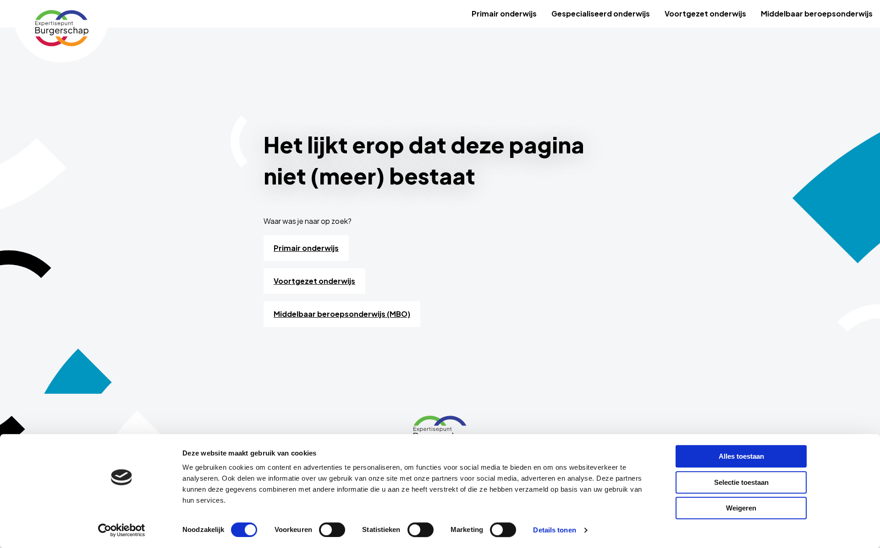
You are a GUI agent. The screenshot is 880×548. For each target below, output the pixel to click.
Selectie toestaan (741, 482)
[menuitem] (504, 13)
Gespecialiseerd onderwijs (600, 13)
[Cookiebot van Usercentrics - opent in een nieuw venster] (122, 530)
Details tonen (554, 530)
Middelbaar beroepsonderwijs (817, 13)
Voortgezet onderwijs (705, 13)
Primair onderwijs (504, 13)
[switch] (332, 529)
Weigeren (741, 508)
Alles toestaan (741, 456)
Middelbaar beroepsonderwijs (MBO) (342, 314)
